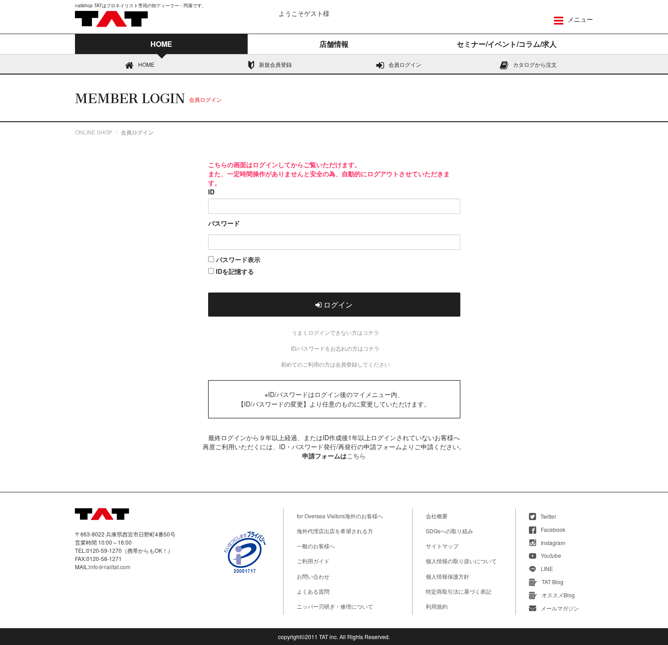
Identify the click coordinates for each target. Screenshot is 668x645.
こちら (356, 455)
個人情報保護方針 (447, 576)
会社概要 (437, 516)
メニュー (579, 19)
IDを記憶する (234, 271)
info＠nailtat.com (109, 567)
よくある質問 (313, 591)
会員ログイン (405, 64)
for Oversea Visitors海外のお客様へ (340, 516)
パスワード (224, 223)
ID (211, 191)
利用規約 (437, 606)
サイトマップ (442, 546)
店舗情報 (334, 44)
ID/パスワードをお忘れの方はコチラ (335, 348)
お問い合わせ (313, 576)
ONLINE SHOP (93, 132)
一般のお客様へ (316, 546)
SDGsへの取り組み (449, 531)
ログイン (337, 304)
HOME (146, 64)
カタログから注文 (535, 64)
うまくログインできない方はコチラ (335, 332)
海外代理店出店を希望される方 (335, 531)
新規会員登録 (275, 64)
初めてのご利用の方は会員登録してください (335, 364)
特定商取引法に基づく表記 (458, 591)
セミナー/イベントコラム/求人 (507, 44)
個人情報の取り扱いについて (461, 561)
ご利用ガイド (313, 561)
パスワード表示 (237, 259)
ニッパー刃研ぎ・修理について (335, 606)
